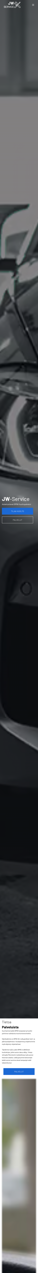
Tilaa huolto (17, 511)
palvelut (17, 520)
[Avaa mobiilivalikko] (33, 5)
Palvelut (19, 1071)
